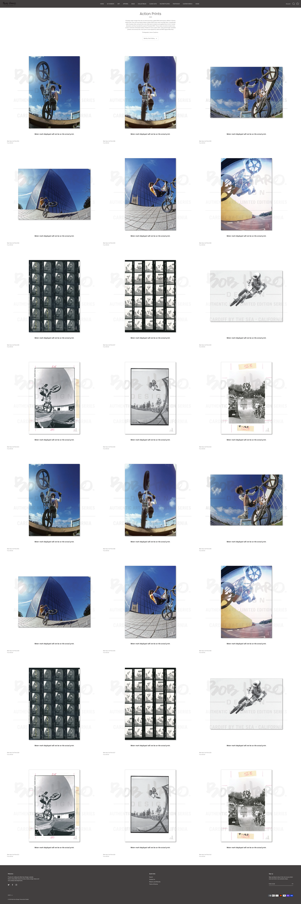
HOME (102, 4)
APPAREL (125, 4)
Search (151, 877)
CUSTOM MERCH (187, 4)
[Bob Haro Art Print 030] (246, 194)
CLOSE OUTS (153, 4)
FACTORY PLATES (165, 4)
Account (288, 4)
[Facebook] (12, 884)
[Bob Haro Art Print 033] (150, 194)
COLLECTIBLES (142, 4)
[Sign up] (292, 884)
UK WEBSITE (110, 4)
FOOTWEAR (176, 4)
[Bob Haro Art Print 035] (246, 92)
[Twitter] (8, 884)
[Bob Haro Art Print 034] (54, 194)
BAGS (133, 4)
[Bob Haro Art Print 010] (246, 398)
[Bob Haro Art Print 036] (150, 92)
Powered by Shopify (24, 899)
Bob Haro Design (15, 899)
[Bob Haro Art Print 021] (54, 398)
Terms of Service (153, 884)
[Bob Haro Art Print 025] (246, 296)
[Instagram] (16, 884)
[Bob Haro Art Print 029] (54, 296)
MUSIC (197, 4)
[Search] (293, 4)
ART (118, 4)
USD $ (9, 895)
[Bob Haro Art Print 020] (150, 398)
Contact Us (152, 879)
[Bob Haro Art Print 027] (150, 296)
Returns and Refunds (154, 882)
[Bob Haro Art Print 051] (54, 92)
